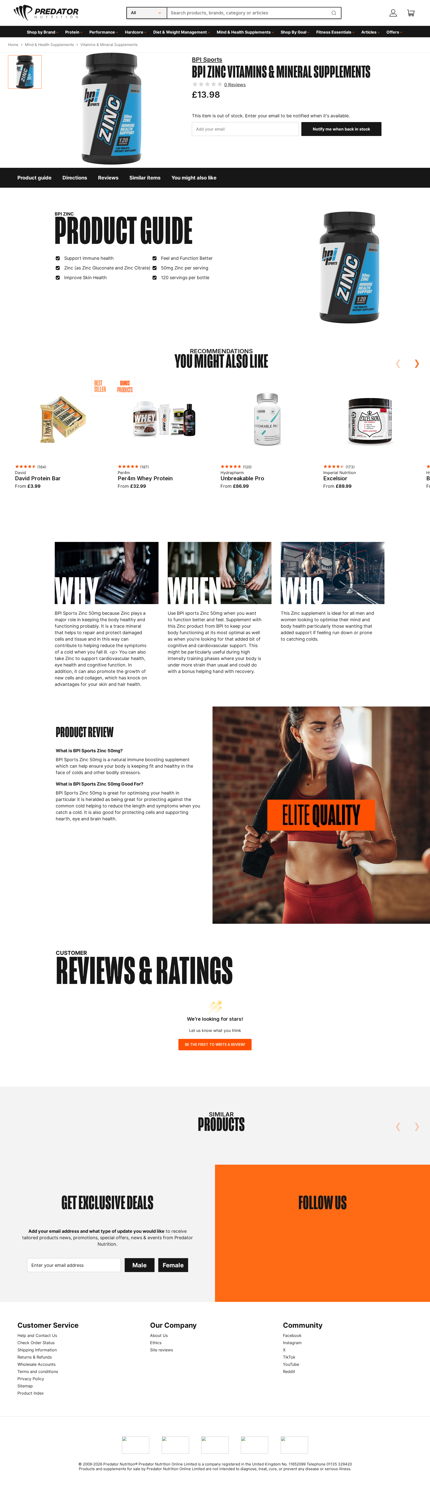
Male (139, 1265)
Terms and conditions (37, 1371)
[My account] (393, 13)
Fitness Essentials (333, 32)
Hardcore (134, 32)
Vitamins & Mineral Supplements (109, 44)
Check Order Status (35, 1342)
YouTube (291, 1364)
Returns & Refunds (34, 1357)
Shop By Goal (293, 32)
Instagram (292, 1342)
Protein (72, 32)
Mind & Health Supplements (244, 32)
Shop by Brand (41, 32)
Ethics (155, 1342)
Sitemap (25, 1385)
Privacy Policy (30, 1378)
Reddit (289, 1371)
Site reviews (161, 1349)
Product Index (30, 1393)
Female (173, 1265)
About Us (159, 1335)
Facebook (292, 1335)
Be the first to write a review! (215, 1044)
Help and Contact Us (37, 1335)
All (133, 12)
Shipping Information (37, 1349)
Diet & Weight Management (180, 32)
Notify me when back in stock (341, 129)
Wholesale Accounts (36, 1364)
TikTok (289, 1357)
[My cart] (410, 12)
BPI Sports (207, 59)
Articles (368, 32)
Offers (392, 32)
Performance (102, 32)
